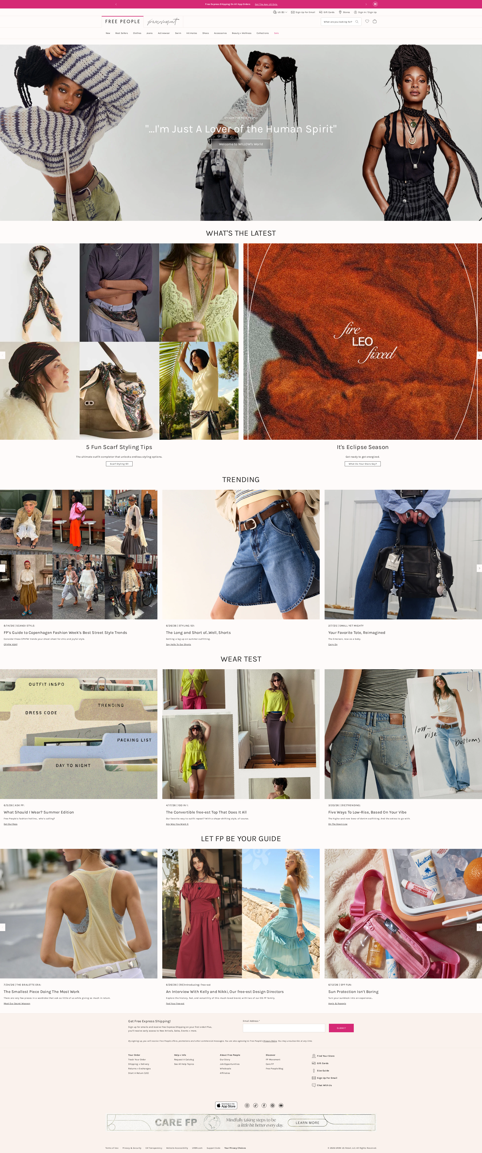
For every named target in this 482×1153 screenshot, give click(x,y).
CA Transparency (154, 1148)
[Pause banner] (375, 4)
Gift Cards (322, 1063)
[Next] (478, 355)
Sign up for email (327, 1078)
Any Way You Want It (177, 824)
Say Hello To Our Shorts (178, 644)
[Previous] (3, 355)
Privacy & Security (132, 1148)
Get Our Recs (11, 824)
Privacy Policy (270, 1041)
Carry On (332, 644)
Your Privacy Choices (235, 1148)
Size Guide (323, 1070)
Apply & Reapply (337, 1003)
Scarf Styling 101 (119, 464)
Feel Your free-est (175, 1003)
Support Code (213, 1148)
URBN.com (197, 1148)
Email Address (251, 1021)
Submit (341, 1028)
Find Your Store (326, 1056)
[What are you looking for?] (357, 22)
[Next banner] (366, 4)
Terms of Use (112, 1148)
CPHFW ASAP (11, 644)
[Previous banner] (116, 4)
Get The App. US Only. (267, 4)
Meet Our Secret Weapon (17, 1003)
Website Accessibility (177, 1148)
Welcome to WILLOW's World (241, 144)
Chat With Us (324, 1085)
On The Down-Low (338, 824)
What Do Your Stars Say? (363, 464)
